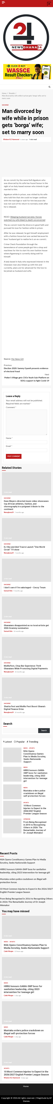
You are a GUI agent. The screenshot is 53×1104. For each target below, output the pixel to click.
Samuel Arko (8, 591)
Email (9, 446)
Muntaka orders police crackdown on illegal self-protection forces (12, 791)
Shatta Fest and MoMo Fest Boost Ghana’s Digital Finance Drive (26, 689)
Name (9, 438)
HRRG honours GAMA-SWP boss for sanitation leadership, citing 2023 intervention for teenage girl (12, 774)
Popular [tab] (20, 741)
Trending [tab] (33, 741)
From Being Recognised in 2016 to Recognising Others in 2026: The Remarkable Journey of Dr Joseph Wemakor (12, 826)
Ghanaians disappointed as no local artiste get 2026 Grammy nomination (26, 608)
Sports (32, 748)
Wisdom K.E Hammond (11, 139)
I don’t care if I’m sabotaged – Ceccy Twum (26, 570)
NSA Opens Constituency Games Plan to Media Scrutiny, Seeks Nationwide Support (12, 755)
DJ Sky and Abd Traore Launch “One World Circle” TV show (26, 529)
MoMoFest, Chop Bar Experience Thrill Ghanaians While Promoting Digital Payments (26, 648)
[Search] (49, 87)
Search (7, 723)
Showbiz (5, 105)
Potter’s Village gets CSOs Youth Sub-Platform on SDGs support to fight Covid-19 (26, 378)
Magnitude (41, 1098)
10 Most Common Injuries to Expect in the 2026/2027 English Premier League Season (12, 808)
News (25, 748)
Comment (11, 407)
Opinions (26, 819)
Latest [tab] (8, 741)
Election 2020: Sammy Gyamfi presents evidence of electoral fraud (26, 368)
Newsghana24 (9, 512)
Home (26, 1086)
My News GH (17, 359)
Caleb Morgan (9, 951)
